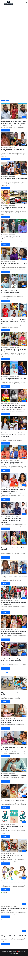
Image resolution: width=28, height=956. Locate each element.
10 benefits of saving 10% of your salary (13, 775)
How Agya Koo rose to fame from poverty (14, 576)
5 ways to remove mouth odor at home (13, 883)
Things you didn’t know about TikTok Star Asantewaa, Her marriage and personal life (14, 321)
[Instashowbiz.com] (8, 3)
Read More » (5, 130)
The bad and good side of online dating (13, 800)
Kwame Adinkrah (5, 119)
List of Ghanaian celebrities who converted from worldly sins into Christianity (11, 520)
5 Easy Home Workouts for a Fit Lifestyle (13, 936)
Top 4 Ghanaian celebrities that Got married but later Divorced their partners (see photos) (13, 434)
